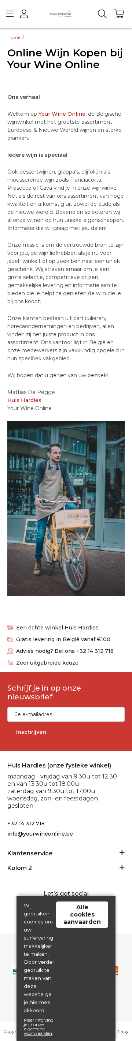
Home (13, 37)
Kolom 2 (19, 868)
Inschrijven (31, 732)
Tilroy (123, 1031)
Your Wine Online (61, 114)
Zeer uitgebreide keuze (47, 662)
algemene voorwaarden (38, 1031)
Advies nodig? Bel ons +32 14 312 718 (65, 651)
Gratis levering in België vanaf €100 (63, 639)
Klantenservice (30, 853)
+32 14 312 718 (26, 823)
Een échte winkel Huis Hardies (57, 627)
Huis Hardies (24, 400)
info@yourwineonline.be (40, 833)
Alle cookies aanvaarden (82, 914)
